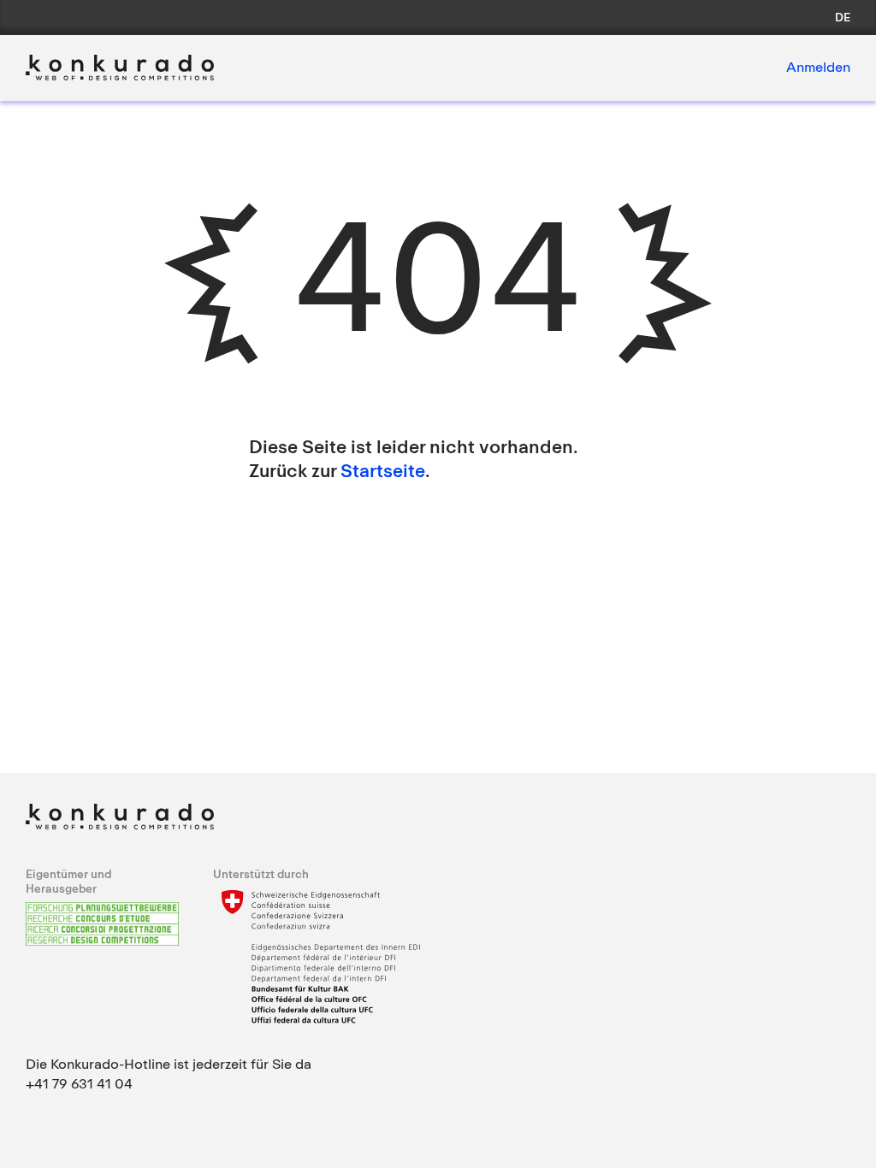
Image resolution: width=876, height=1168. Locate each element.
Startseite (382, 470)
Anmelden (818, 66)
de (842, 17)
